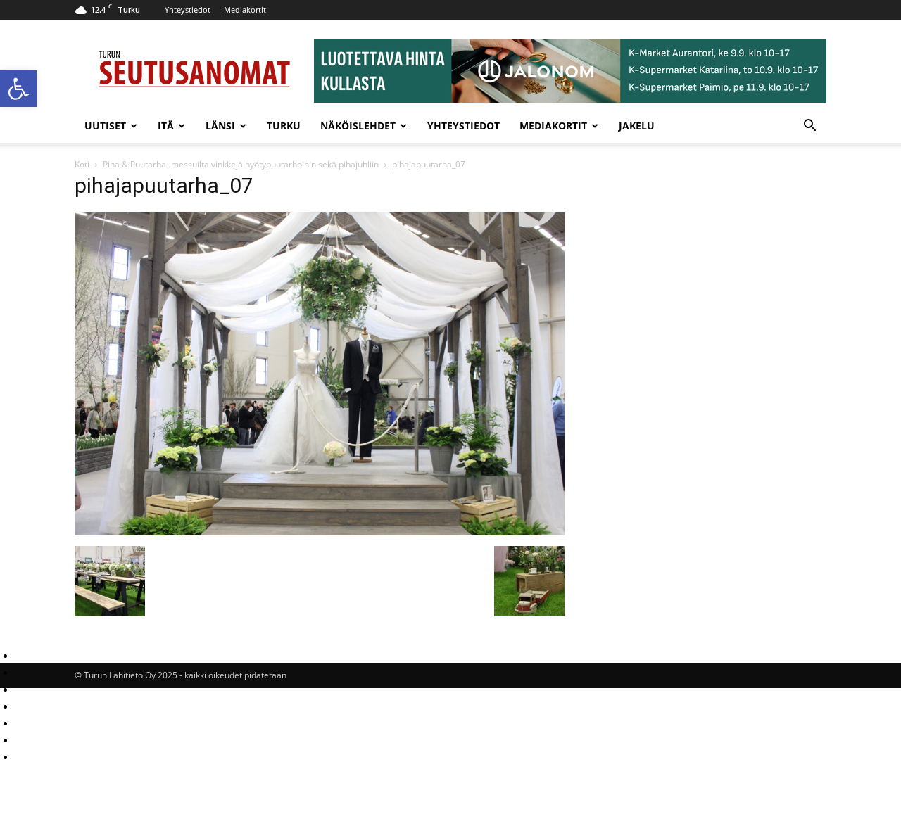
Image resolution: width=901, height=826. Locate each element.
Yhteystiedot (187, 9)
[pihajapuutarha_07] (320, 532)
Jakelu (637, 125)
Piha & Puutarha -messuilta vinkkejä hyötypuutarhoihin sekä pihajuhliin (241, 164)
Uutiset (105, 125)
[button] (18, 88)
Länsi (220, 125)
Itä (166, 125)
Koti (82, 164)
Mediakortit (245, 9)
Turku (284, 125)
